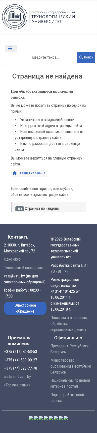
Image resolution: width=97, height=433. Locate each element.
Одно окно (12, 259)
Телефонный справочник (24, 267)
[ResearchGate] (66, 417)
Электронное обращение (25, 308)
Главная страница (31, 173)
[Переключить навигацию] (11, 48)
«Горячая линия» (17, 385)
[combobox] (53, 57)
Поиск (88, 57)
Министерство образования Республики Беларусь (70, 366)
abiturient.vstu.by (17, 376)
